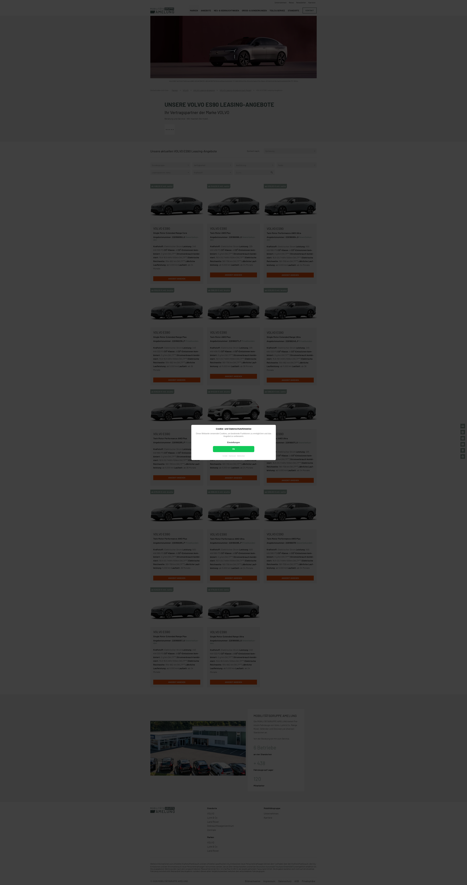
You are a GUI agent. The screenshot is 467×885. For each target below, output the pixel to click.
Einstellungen (233, 443)
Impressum (232, 456)
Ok (233, 449)
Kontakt (224, 456)
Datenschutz (241, 456)
